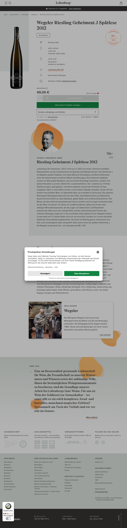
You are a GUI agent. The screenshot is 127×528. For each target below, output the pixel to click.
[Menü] (12, 503)
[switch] (8, 518)
